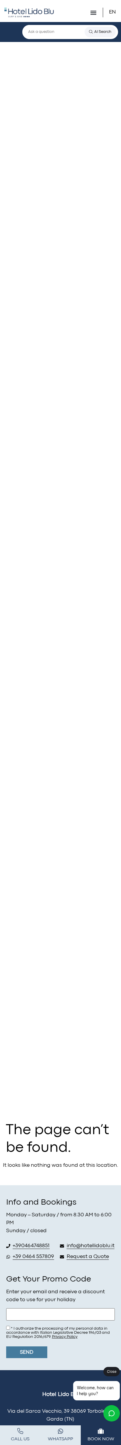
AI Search (102, 31)
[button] (93, 12)
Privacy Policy (65, 1336)
